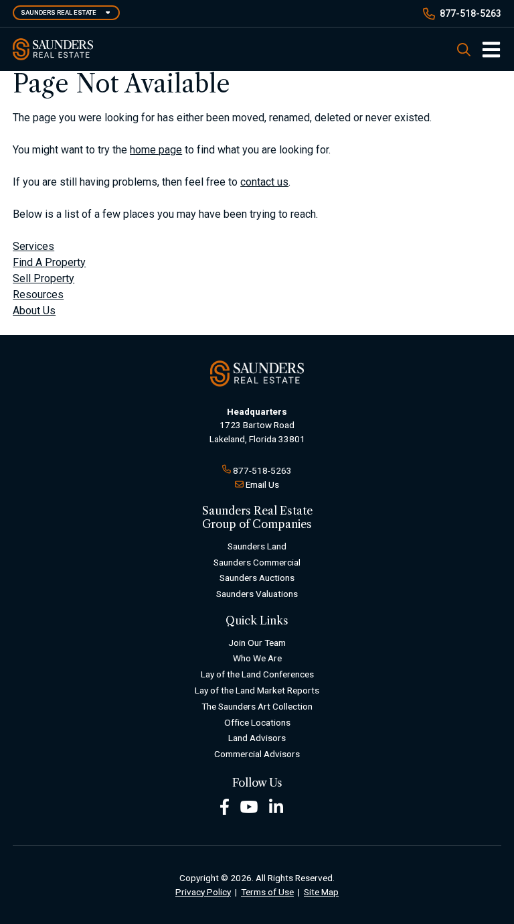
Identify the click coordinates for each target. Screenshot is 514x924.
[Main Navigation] (485, 50)
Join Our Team (257, 642)
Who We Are (257, 658)
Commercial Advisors (257, 753)
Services (33, 246)
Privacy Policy (203, 891)
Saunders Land (257, 546)
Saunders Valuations (257, 593)
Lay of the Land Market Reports (257, 690)
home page (156, 149)
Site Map (321, 891)
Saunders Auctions (257, 577)
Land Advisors (257, 737)
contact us (264, 182)
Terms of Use (267, 891)
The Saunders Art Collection (257, 706)
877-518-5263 (470, 13)
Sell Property (43, 278)
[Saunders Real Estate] (53, 49)
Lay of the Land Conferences (257, 674)
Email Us (262, 484)
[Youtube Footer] (249, 805)
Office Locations (257, 722)
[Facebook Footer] (225, 805)
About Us (34, 310)
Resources (38, 294)
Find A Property (49, 262)
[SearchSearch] (463, 49)
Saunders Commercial (257, 562)
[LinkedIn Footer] (276, 805)
